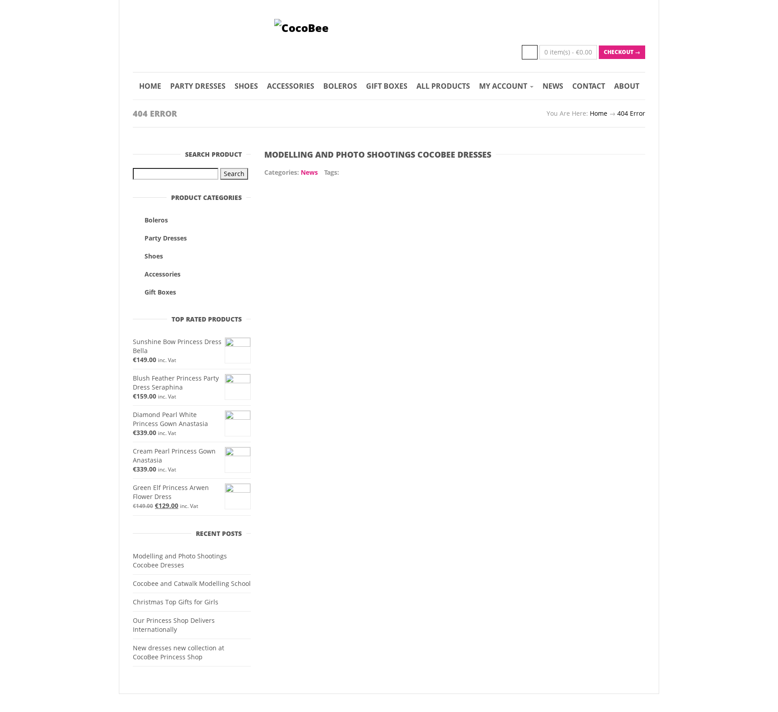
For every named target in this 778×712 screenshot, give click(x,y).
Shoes (154, 256)
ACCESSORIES (290, 86)
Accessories (163, 274)
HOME (150, 86)
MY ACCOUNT (504, 86)
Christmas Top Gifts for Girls (175, 602)
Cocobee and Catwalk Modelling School (192, 583)
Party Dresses (166, 238)
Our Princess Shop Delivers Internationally (174, 625)
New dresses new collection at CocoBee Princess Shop (178, 652)
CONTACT (588, 86)
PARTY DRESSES (198, 86)
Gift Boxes (160, 292)
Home (598, 113)
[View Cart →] (530, 52)
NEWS (553, 86)
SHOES (246, 86)
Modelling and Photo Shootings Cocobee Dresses (180, 560)
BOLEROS (340, 86)
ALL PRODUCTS (443, 86)
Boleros (156, 220)
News (309, 172)
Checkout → (622, 52)
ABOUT (626, 86)
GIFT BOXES (386, 86)
